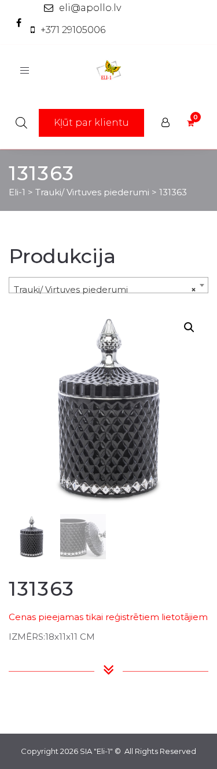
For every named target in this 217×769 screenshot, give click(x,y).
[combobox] (108, 285)
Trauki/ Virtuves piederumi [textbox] (105, 289)
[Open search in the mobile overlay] (21, 122)
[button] (189, 327)
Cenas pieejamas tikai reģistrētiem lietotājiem (108, 616)
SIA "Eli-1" (96, 751)
